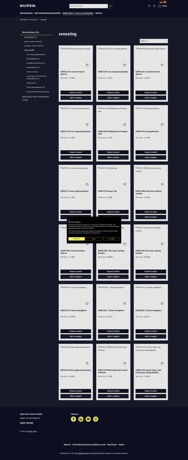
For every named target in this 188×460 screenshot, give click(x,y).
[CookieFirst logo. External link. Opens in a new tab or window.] (69, 220)
